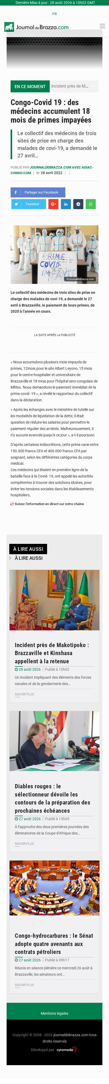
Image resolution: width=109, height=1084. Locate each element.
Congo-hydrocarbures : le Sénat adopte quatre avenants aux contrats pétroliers (54, 944)
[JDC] (36, 26)
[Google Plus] (53, 204)
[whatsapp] (91, 204)
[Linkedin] (66, 204)
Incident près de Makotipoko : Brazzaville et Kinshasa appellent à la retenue (52, 653)
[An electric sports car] (54, 600)
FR (54, 14)
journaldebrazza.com (70, 1035)
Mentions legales (54, 1013)
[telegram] (78, 204)
